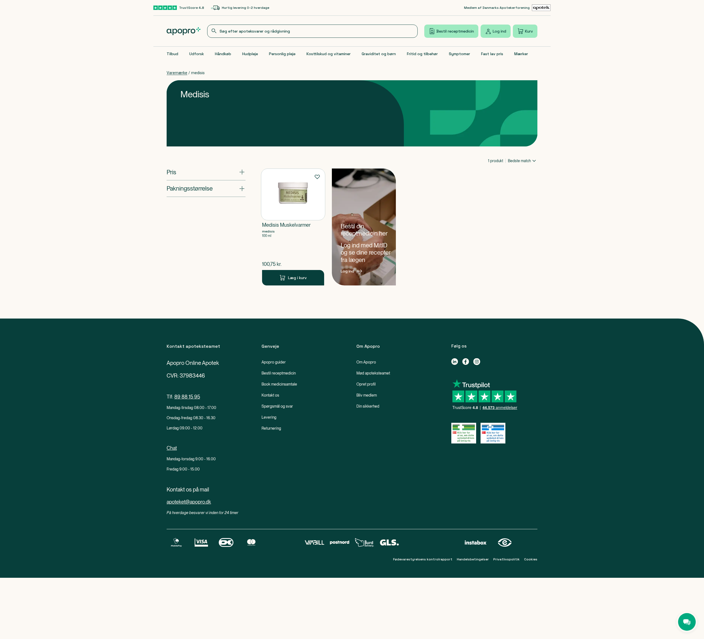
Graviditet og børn (379, 53)
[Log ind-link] (364, 227)
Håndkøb (223, 53)
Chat (172, 448)
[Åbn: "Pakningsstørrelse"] (206, 188)
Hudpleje (250, 53)
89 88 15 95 (187, 397)
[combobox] (312, 31)
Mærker (521, 53)
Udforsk (196, 53)
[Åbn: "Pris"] (206, 172)
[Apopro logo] (184, 31)
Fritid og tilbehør (422, 53)
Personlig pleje (282, 53)
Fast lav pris (492, 53)
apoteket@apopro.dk (189, 502)
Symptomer (459, 53)
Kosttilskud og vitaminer (328, 53)
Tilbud (172, 53)
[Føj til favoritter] (317, 176)
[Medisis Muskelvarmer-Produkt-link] (293, 227)
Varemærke (177, 73)
